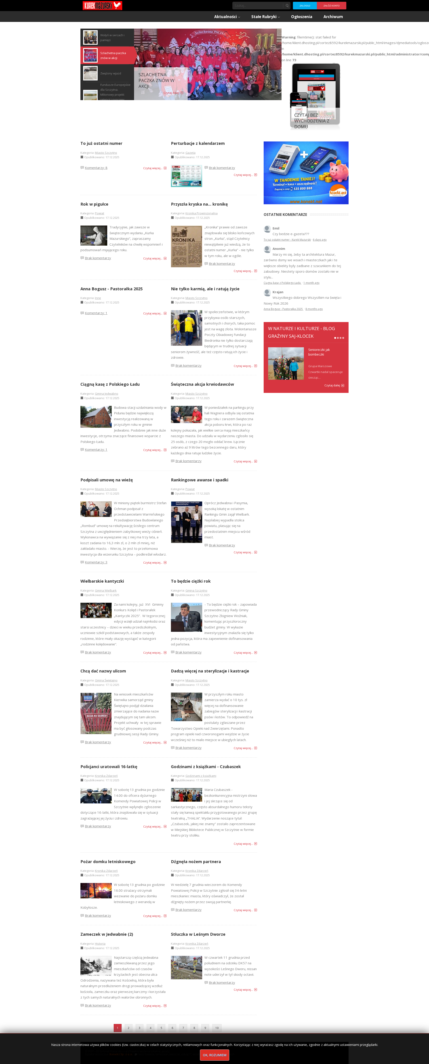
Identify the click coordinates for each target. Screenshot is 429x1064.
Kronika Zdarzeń (106, 776)
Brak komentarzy (222, 167)
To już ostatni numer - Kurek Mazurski (287, 240)
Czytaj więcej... (152, 168)
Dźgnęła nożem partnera (196, 861)
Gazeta (190, 153)
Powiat (99, 213)
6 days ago (320, 240)
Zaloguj (305, 5)
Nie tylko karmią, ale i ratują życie (205, 288)
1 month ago (311, 283)
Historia (100, 944)
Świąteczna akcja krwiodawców (202, 384)
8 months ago (314, 309)
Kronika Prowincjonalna (201, 213)
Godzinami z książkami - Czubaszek (206, 766)
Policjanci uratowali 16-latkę (108, 766)
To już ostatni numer (101, 143)
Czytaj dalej (171, 93)
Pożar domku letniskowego (108, 861)
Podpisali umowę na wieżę (106, 479)
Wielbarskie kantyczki (102, 581)
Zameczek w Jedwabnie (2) (106, 934)
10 (217, 1028)
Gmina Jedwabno (106, 394)
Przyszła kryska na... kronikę (199, 204)
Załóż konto (332, 5)
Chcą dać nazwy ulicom (103, 671)
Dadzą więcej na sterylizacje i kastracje (210, 671)
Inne (98, 298)
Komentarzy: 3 (96, 562)
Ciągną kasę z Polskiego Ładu (110, 384)
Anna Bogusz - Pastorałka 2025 (111, 288)
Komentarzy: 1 (96, 313)
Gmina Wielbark (106, 590)
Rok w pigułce (94, 204)
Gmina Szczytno (196, 590)
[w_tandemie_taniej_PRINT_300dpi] (306, 172)
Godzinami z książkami (200, 776)
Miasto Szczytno (106, 153)
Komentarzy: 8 (96, 167)
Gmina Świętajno (106, 680)
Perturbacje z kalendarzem (198, 143)
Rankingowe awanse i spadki (199, 479)
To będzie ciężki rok (191, 581)
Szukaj (287, 5)
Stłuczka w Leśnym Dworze (198, 934)
